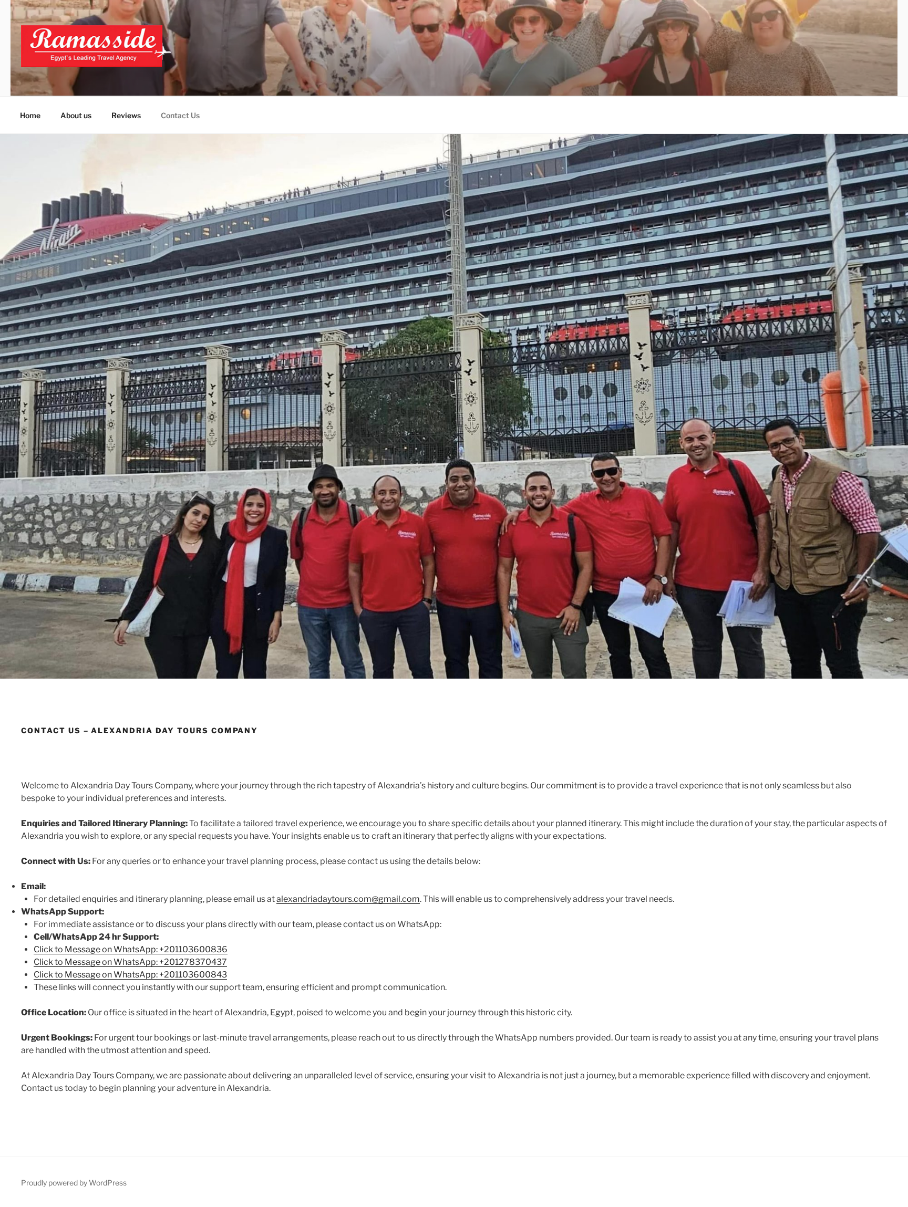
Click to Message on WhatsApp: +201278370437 (130, 962)
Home (30, 115)
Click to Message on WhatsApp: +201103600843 (130, 975)
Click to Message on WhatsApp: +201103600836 (131, 949)
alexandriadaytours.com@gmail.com (348, 899)
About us (75, 115)
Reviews (126, 115)
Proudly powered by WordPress (74, 1182)
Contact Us (180, 115)
